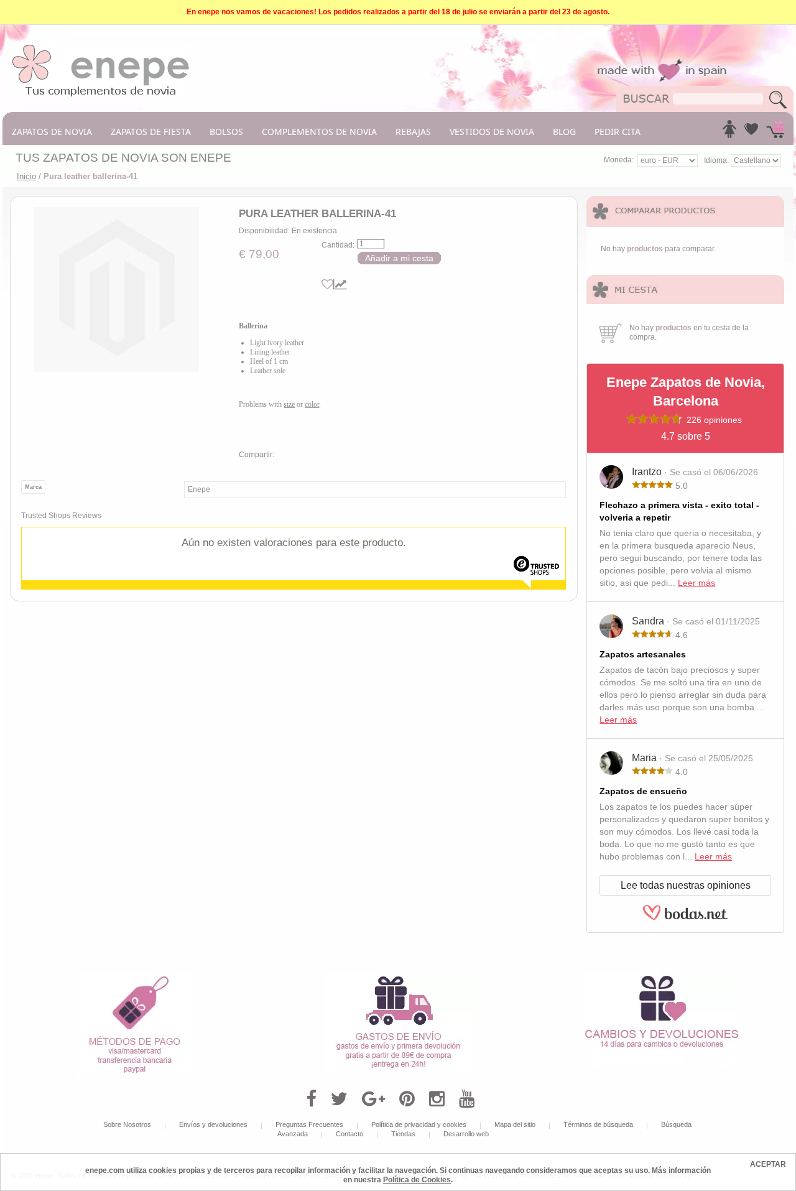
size (289, 404)
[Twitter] (339, 1099)
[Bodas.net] (685, 918)
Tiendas (403, 1134)
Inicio (26, 176)
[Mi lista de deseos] (751, 132)
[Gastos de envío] (398, 978)
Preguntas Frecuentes (309, 1124)
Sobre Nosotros (127, 1124)
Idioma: (717, 160)
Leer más (696, 583)
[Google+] (373, 1099)
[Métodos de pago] (134, 978)
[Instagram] (437, 1099)
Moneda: (619, 159)
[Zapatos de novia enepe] (101, 48)
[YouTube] (466, 1099)
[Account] (729, 132)
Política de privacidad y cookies (418, 1124)
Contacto (349, 1134)
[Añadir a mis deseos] (327, 284)
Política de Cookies (417, 1179)
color (312, 404)
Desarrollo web (466, 1134)
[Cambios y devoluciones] (662, 978)
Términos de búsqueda (598, 1124)
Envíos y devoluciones (213, 1124)
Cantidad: (338, 245)
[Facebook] (311, 1099)
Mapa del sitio (514, 1124)
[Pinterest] (407, 1099)
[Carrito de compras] (775, 132)
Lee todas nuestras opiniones (686, 885)
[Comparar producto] (340, 284)
